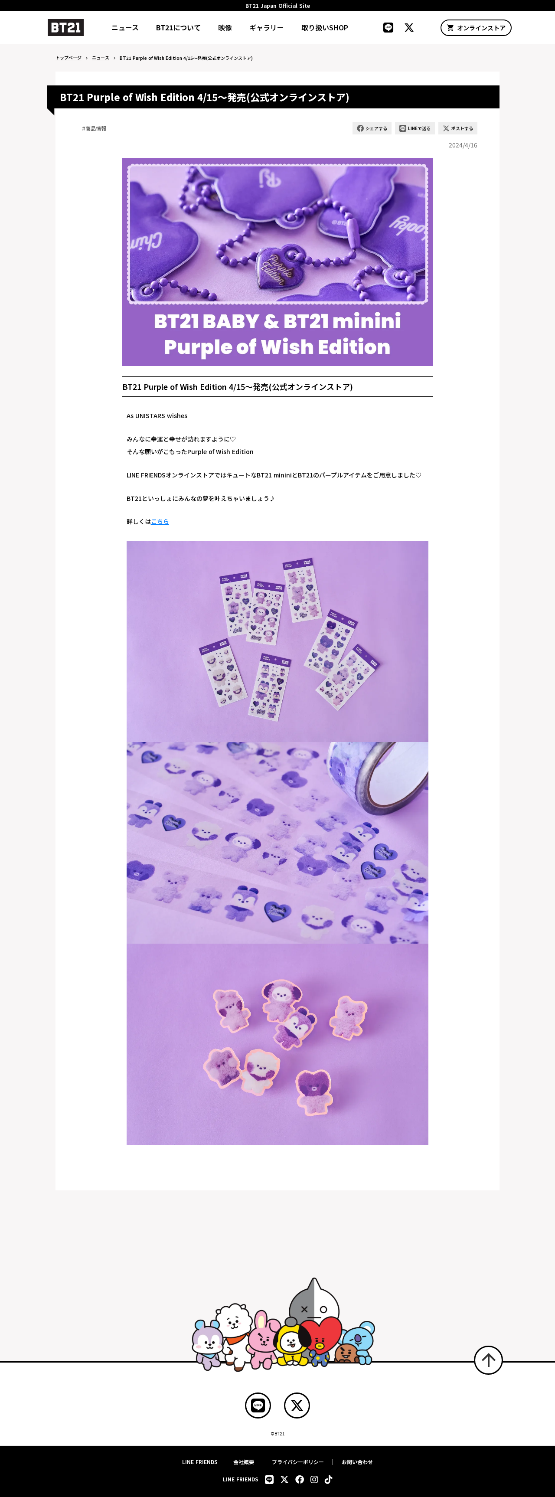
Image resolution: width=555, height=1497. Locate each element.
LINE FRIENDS (200, 1461)
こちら (160, 521)
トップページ (69, 58)
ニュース (100, 58)
